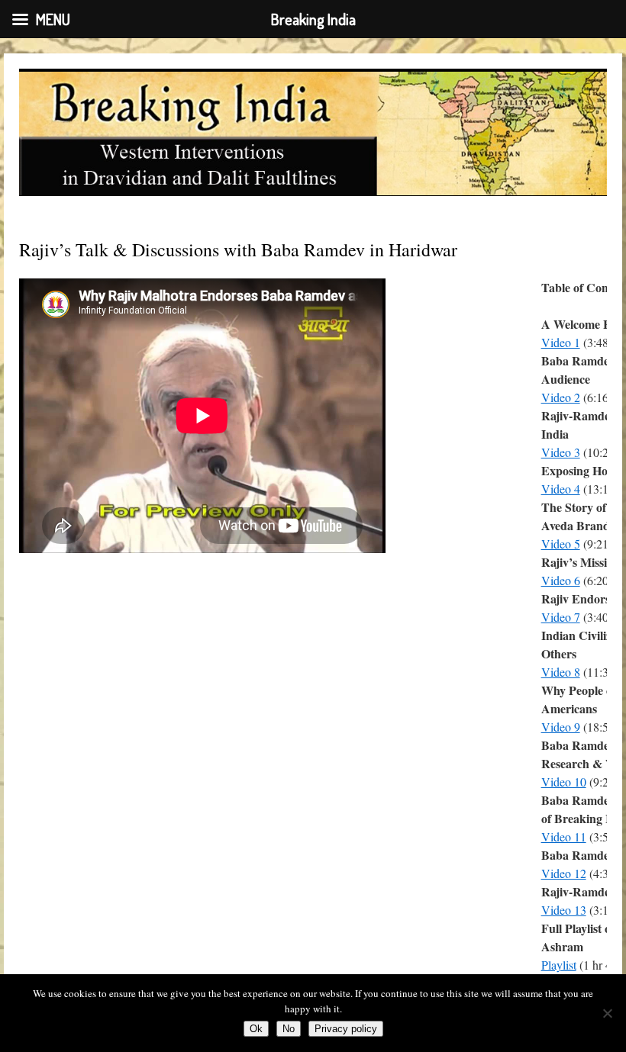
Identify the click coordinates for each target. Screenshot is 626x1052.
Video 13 (563, 910)
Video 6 (560, 580)
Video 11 (563, 836)
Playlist (558, 965)
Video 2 (560, 397)
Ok (256, 1028)
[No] (607, 1013)
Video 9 (560, 727)
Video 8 (560, 672)
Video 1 (560, 342)
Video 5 (560, 544)
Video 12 (563, 873)
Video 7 (560, 617)
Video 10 (563, 782)
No (288, 1028)
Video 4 (560, 489)
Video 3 (560, 452)
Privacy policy (346, 1028)
